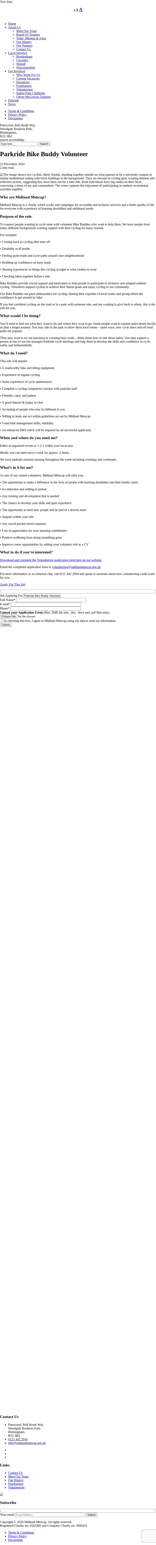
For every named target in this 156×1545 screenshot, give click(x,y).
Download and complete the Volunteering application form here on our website (50, 560)
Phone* (5, 608)
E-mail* (5, 604)
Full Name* (8, 600)
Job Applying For (11, 595)
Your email (7, 1514)
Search (44, 143)
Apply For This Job (12, 584)
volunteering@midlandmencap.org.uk (76, 567)
